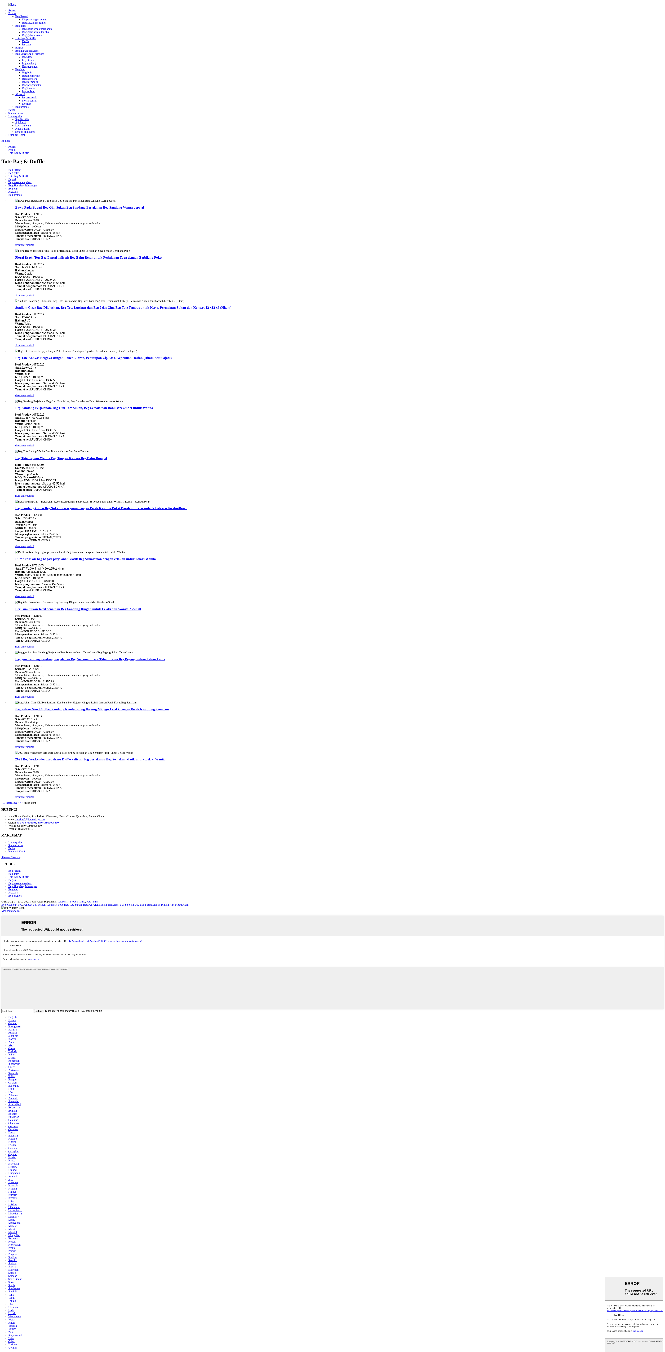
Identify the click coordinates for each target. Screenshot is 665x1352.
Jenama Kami (22, 128)
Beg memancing (31, 75)
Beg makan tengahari (26, 50)
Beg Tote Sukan (73, 904)
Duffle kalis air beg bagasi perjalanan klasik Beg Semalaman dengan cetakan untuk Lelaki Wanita (85, 559)
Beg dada (27, 56)
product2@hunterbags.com (30, 819)
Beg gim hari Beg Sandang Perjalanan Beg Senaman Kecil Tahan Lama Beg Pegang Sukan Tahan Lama (90, 659)
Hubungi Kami (16, 134)
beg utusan (28, 60)
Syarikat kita (22, 119)
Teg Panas (63, 901)
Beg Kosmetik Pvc (11, 904)
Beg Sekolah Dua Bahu (133, 904)
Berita (11, 109)
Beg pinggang (30, 66)
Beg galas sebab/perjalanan (37, 28)
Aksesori (20, 94)
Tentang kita (15, 116)
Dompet (26, 103)
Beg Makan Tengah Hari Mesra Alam (167, 904)
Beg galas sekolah (32, 35)
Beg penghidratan (32, 84)
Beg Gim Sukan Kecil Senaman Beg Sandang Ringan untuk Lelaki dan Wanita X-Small (78, 609)
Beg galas (20, 25)
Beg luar (20, 69)
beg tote (26, 44)
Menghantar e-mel (11, 910)
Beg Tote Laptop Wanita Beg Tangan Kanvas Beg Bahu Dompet (61, 458)
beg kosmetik (29, 97)
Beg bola (27, 72)
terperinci (29, 244)
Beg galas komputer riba (35, 31)
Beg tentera (28, 88)
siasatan (19, 244)
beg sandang (29, 63)
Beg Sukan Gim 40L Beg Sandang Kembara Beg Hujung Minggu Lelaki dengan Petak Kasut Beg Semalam (92, 709)
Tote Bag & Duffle (25, 38)
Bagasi (19, 47)
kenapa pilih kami (25, 131)
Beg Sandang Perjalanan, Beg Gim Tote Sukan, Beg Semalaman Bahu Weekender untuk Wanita (84, 408)
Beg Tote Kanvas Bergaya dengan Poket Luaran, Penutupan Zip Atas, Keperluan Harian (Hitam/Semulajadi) (93, 358)
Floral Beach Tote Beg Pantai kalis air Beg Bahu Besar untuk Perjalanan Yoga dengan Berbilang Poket (88, 257)
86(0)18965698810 (48, 822)
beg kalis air (28, 91)
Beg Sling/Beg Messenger (29, 53)
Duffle (25, 41)
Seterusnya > (13, 802)
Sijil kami (20, 122)
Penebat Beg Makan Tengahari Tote (43, 904)
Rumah (12, 10)
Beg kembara (29, 78)
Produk (12, 13)
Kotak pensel (29, 100)
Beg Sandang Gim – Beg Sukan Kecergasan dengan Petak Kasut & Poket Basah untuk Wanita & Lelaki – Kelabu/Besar (101, 508)
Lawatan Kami (23, 125)
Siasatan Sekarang (11, 857)
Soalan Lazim (15, 113)
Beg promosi (22, 106)
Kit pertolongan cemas (34, 19)
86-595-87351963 (26, 822)
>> (21, 802)
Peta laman (92, 901)
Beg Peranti (21, 16)
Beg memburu (30, 81)
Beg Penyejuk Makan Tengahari (100, 904)
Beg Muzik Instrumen (34, 22)
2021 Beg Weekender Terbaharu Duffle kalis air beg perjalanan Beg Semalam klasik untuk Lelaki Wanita (90, 759)
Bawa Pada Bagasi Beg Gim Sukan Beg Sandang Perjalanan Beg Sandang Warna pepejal (79, 207)
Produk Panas (77, 901)
